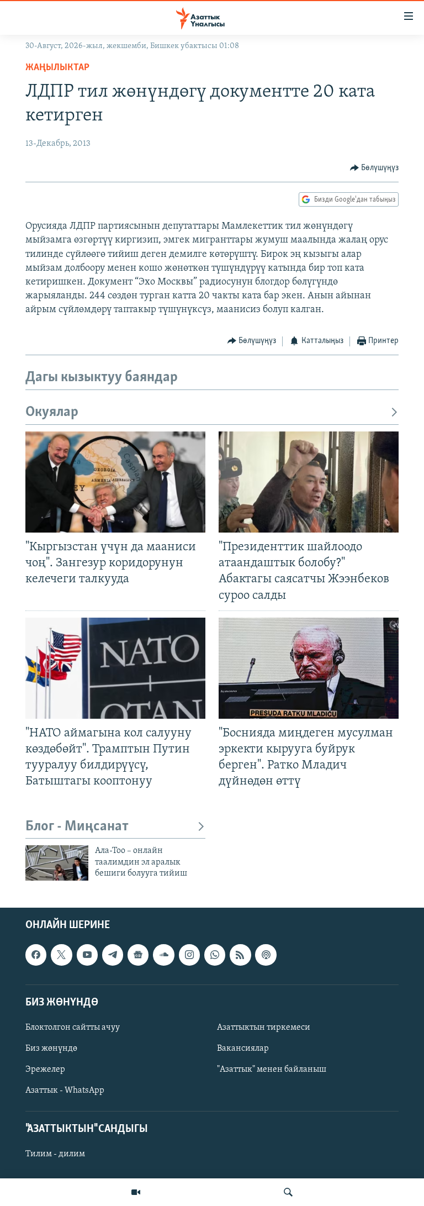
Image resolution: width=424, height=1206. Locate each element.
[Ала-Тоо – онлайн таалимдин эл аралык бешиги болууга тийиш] (56, 863)
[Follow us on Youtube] (87, 954)
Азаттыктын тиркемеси (263, 1027)
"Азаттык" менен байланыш (271, 1069)
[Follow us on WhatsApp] (214, 954)
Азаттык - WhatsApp (64, 1090)
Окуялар (51, 412)
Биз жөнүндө (51, 1048)
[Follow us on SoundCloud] (163, 954)
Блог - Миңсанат (77, 826)
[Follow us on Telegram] (112, 954)
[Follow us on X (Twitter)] (61, 954)
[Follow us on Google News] (138, 954)
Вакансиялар (243, 1048)
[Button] (374, 168)
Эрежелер (45, 1069)
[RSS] (240, 954)
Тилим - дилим (55, 1154)
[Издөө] (288, 1192)
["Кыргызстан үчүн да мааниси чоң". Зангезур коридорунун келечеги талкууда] (115, 482)
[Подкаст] (265, 954)
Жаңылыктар (57, 68)
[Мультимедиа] (135, 1192)
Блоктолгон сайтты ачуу (72, 1027)
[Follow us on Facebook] (35, 954)
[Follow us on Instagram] (189, 954)
